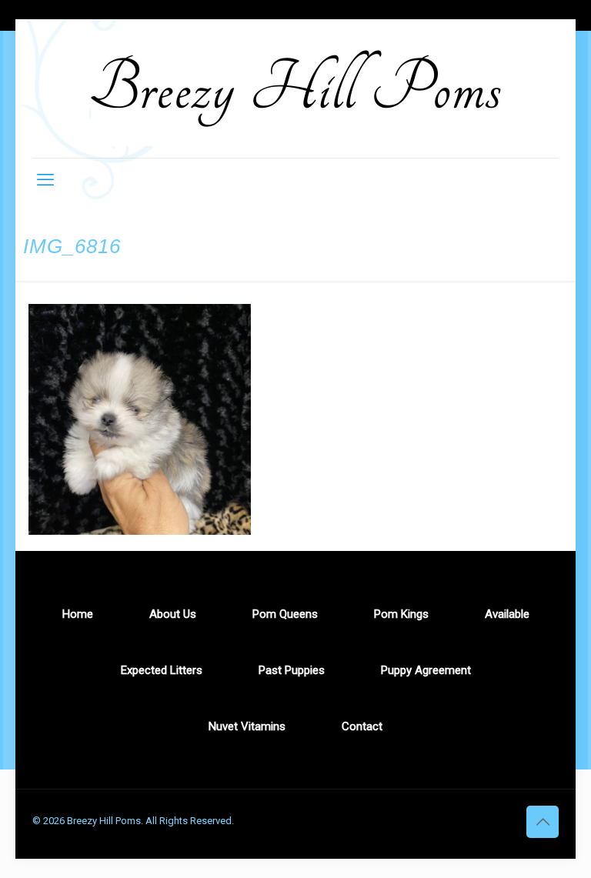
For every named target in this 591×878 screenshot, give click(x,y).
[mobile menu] (45, 180)
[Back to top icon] (542, 822)
